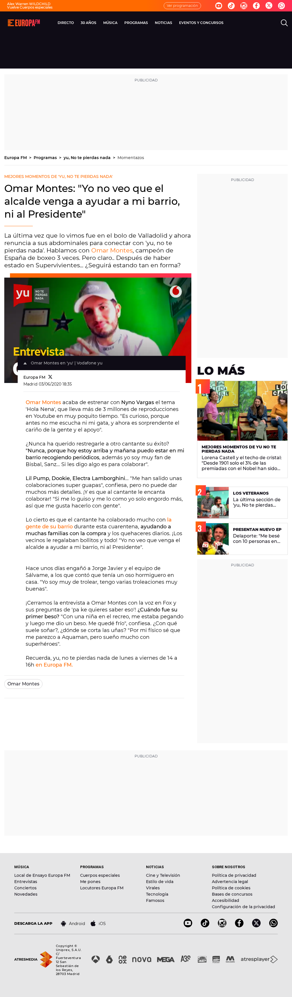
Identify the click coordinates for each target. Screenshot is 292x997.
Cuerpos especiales (100, 875)
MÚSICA (110, 23)
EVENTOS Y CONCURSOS (201, 23)
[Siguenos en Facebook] (256, 5)
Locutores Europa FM (101, 887)
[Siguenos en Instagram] (243, 5)
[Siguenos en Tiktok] (231, 5)
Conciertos (25, 887)
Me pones (90, 881)
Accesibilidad (225, 900)
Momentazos (130, 157)
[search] (284, 22)
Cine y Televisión (163, 875)
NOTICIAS (163, 23)
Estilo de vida (159, 881)
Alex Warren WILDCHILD (28, 4)
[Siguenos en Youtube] (218, 5)
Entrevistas (25, 881)
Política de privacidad (234, 875)
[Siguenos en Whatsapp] (281, 5)
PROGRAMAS (136, 23)
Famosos (155, 900)
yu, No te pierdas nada (88, 157)
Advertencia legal (230, 881)
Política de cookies (231, 887)
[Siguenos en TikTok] (205, 925)
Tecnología (157, 894)
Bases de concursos (232, 894)
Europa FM (16, 157)
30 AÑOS (88, 23)
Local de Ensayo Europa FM (42, 875)
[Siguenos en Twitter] (268, 6)
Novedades (25, 894)
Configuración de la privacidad (243, 906)
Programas (46, 157)
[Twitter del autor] (50, 377)
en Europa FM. (54, 665)
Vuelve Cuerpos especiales (29, 7)
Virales (153, 887)
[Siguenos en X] (256, 925)
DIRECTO (66, 23)
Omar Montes (112, 250)
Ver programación (182, 5)
